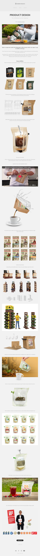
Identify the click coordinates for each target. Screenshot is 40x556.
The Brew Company (21, 21)
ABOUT (20, 7)
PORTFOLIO (15, 7)
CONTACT (25, 7)
